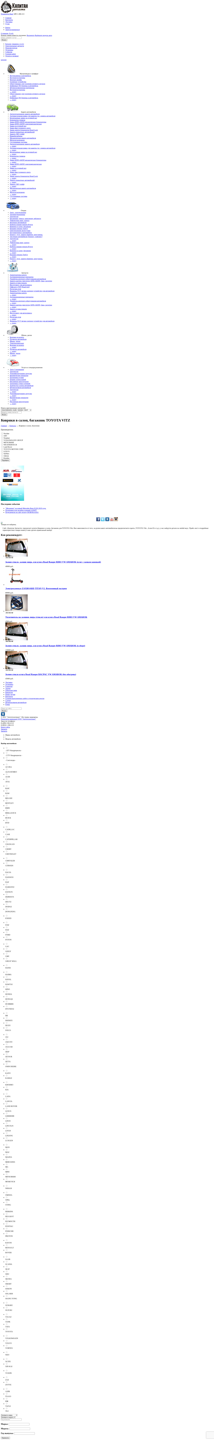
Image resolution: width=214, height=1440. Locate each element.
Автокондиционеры (17, 214)
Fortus (7, 704)
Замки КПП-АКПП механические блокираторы (28, 122)
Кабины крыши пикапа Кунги (21, 225)
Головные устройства (18, 82)
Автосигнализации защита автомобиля (25, 114)
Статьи (8, 700)
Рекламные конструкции (19, 382)
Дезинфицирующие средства (21, 373)
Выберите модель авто (43, 35)
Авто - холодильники (18, 212)
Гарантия (8, 686)
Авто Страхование (17, 369)
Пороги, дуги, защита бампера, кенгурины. (26, 235)
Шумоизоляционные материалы (22, 88)
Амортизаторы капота (18, 275)
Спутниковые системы (18, 142)
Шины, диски (15, 341)
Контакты (9, 20)
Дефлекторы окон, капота (19, 220)
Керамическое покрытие (19, 375)
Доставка (8, 22)
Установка (9, 684)
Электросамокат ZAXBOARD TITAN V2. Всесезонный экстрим (36, 588)
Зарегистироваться (12, 30)
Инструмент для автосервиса (21, 285)
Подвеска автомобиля (18, 339)
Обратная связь (11, 690)
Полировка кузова (17, 377)
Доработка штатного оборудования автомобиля (28, 279)
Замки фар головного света (20, 128)
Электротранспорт (17, 343)
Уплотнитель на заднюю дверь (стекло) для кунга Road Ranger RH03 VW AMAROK (46, 617)
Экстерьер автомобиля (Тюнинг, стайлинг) (26, 237)
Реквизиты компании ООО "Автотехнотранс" (18, 719)
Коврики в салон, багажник (20, 227)
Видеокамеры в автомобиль (20, 76)
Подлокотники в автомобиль (21, 233)
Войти (7, 28)
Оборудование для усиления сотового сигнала (27, 84)
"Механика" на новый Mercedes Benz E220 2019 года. (25, 508)
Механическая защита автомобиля (23, 138)
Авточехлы (14, 216)
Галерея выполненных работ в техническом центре (24, 698)
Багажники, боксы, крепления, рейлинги (25, 218)
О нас (7, 24)
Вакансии (9, 692)
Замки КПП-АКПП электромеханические (26, 124)
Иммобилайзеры (16, 136)
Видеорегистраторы (17, 78)
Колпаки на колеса (17, 337)
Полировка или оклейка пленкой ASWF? (21, 510)
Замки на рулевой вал (18, 126)
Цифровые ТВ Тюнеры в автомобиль (24, 86)
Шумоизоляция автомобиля (20, 388)
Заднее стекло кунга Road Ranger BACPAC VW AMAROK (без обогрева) (40, 674)
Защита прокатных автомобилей (22, 132)
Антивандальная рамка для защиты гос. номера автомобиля (32, 116)
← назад (13, 92)
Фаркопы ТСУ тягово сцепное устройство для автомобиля (32, 291)
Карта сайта (5, 727)
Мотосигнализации (17, 140)
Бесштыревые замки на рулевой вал (23, 118)
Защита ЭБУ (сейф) (17, 134)
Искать (4, 40)
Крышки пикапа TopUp (19, 229)
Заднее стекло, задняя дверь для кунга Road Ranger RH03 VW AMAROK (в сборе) (45, 646)
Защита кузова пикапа (18, 283)
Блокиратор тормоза (17, 120)
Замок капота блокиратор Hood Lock (24, 130)
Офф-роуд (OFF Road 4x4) (20, 287)
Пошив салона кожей (18, 380)
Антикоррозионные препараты (21, 277)
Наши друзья (10, 694)
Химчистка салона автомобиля (21, 386)
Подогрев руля (15, 289)
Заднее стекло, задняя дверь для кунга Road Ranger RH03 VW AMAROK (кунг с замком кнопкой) (53, 562)
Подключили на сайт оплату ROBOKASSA (22, 512)
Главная (8, 18)
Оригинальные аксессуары (20, 231)
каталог (4, 60)
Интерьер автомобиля (18, 223)
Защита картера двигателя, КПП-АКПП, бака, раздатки (31, 281)
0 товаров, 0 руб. (7, 33)
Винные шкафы (16, 80)
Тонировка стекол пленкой (20, 384)
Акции (8, 688)
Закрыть (4, 729)
